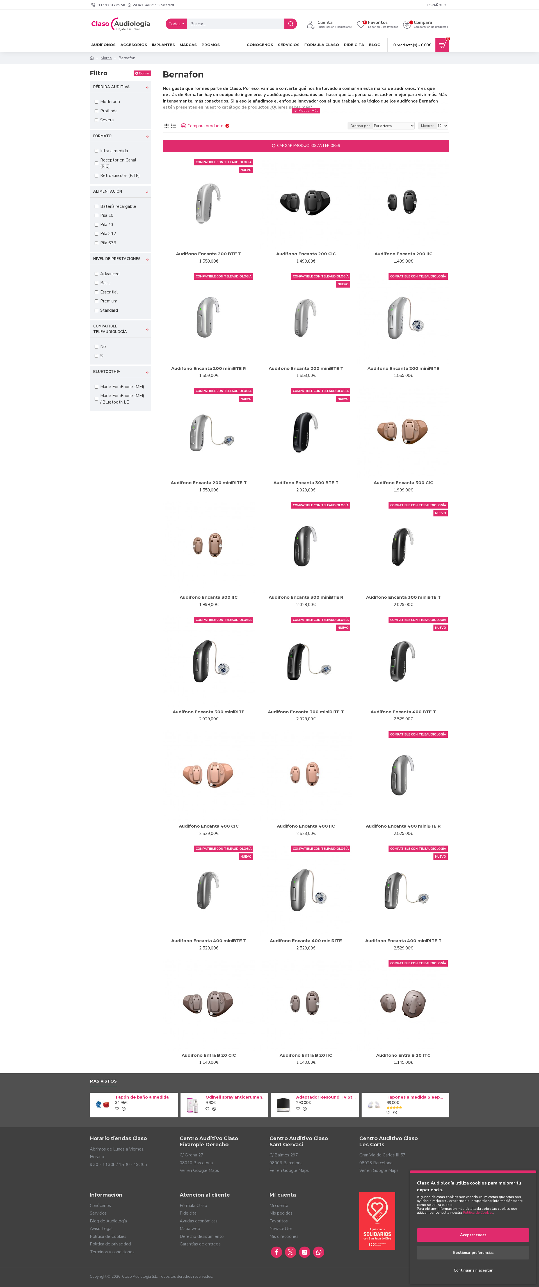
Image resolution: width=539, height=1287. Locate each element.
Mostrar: (427, 126)
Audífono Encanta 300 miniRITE (209, 711)
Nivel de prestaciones (117, 258)
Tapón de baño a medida (142, 1097)
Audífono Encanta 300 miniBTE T (403, 597)
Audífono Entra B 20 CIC (209, 1055)
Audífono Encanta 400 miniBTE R (403, 826)
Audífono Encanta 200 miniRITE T (209, 482)
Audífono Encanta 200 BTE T (208, 253)
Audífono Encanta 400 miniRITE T (403, 940)
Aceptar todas (473, 1235)
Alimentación (107, 191)
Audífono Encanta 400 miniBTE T (208, 940)
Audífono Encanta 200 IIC (403, 253)
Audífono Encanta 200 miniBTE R (208, 368)
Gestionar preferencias (473, 1252)
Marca (106, 58)
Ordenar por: (360, 126)
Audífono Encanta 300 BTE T (306, 482)
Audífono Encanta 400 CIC (209, 826)
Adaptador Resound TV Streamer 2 (326, 1097)
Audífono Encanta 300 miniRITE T (306, 711)
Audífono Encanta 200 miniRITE (403, 368)
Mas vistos (103, 1081)
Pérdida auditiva (111, 87)
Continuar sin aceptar (473, 1270)
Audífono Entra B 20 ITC (403, 1055)
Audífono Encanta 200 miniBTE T (306, 368)
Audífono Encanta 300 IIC (208, 597)
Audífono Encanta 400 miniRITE (306, 940)
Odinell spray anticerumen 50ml (235, 1097)
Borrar (144, 73)
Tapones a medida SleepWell (417, 1097)
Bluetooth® (106, 371)
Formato (102, 136)
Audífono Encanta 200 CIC (306, 253)
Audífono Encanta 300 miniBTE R (306, 597)
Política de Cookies (478, 1213)
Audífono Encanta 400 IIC (306, 826)
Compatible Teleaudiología (110, 329)
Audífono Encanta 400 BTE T (403, 711)
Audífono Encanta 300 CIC (403, 482)
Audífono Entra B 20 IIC (306, 1055)
